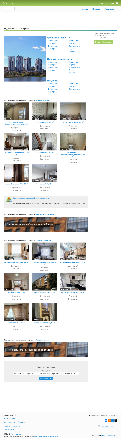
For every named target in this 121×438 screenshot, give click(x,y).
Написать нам (9, 418)
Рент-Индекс (15, 434)
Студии (71, 48)
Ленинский (44, 373)
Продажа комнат (43, 340)
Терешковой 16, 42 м (45, 184)
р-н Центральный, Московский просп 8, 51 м (16, 123)
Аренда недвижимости (58, 37)
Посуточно (109, 9)
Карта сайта (9, 429)
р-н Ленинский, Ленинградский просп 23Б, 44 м (72, 154)
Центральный (71, 373)
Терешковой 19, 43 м (45, 122)
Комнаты (72, 51)
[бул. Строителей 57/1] (73, 281)
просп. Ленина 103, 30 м (44, 292)
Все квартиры (74, 46)
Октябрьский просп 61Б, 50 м (72, 262)
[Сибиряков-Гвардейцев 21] (16, 141)
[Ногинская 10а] (16, 281)
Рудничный (57, 373)
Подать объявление (103, 42)
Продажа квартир (43, 240)
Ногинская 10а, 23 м (16, 292)
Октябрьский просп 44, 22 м (16, 262)
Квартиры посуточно (45, 214)
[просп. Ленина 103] (44, 281)
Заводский (19, 373)
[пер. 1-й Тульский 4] (73, 111)
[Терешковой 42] (44, 141)
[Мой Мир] (112, 420)
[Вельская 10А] (16, 312)
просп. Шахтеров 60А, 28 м (16, 184)
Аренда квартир (42, 100)
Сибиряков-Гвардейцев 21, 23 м (16, 153)
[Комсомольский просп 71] (44, 251)
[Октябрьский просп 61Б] (73, 251)
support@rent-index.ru (109, 435)
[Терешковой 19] (44, 111)
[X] (116, 420)
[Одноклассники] (109, 420)
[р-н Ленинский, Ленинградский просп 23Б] (73, 141)
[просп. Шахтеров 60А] (16, 173)
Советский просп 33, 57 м (45, 323)
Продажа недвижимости (59, 58)
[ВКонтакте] (106, 420)
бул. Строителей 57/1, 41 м (72, 292)
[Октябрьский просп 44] (16, 251)
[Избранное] (117, 3)
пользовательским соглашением (46, 437)
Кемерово (9, 9)
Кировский (31, 373)
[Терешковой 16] (44, 173)
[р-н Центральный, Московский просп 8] (16, 111)
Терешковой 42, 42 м (45, 152)
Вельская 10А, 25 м (16, 323)
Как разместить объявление (15, 422)
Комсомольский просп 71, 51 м (44, 263)
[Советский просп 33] (44, 312)
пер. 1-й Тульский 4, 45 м (73, 122)
